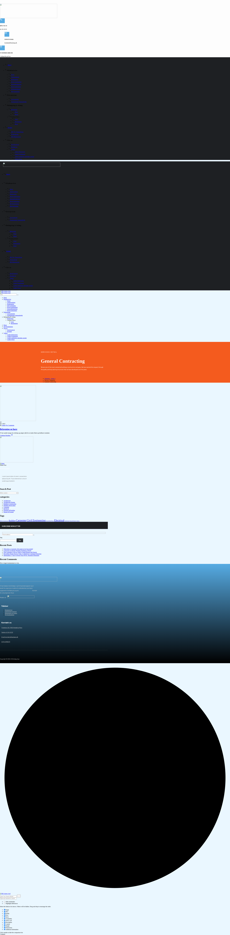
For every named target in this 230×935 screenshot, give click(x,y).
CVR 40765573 (5, 642)
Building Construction (10, 504)
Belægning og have (8, 429)
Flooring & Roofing (9, 510)
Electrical (6, 509)
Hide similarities (10, 901)
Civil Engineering (36, 520)
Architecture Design (9, 502)
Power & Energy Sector (75, 520)
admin (4, 425)
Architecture (7, 500)
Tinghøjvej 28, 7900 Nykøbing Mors (11, 627)
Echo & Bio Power (50, 520)
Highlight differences (11, 903)
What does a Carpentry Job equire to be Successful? (18, 549)
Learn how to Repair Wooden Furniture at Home (17, 550)
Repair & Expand (9, 512)
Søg (1, 537)
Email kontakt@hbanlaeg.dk (9, 637)
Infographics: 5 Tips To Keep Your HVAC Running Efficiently (21, 555)
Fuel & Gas (67, 520)
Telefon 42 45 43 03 (7, 632)
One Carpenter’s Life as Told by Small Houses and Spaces (20, 552)
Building (12, 520)
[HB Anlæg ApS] (5, 291)
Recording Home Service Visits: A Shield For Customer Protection (22, 554)
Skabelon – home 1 (49, 378)
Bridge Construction (4, 520)
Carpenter (6, 507)
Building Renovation (9, 505)
